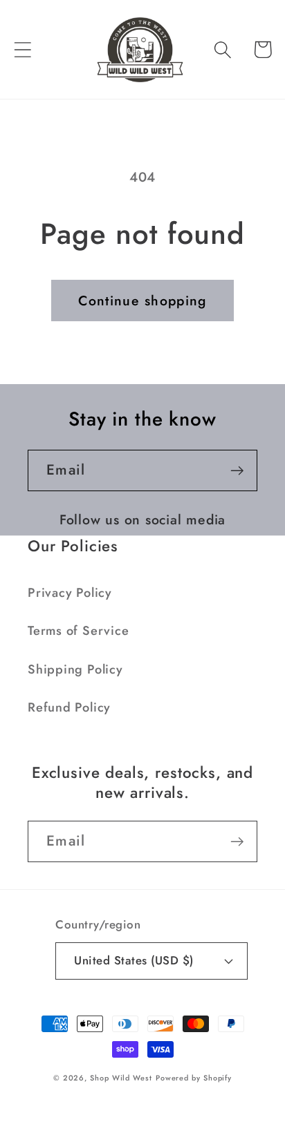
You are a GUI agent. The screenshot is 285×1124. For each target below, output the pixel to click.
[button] (22, 49)
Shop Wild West (121, 1077)
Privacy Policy (70, 593)
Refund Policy (69, 707)
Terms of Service (78, 631)
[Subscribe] (237, 471)
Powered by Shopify (194, 1077)
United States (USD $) (134, 960)
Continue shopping (142, 300)
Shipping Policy (75, 669)
